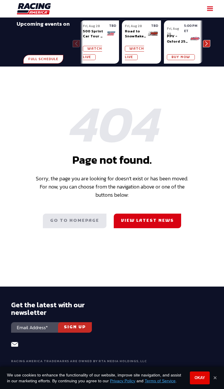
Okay (200, 378)
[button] (206, 43)
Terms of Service (160, 380)
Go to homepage (74, 221)
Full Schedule (43, 59)
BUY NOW (181, 57)
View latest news (147, 221)
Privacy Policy (122, 380)
